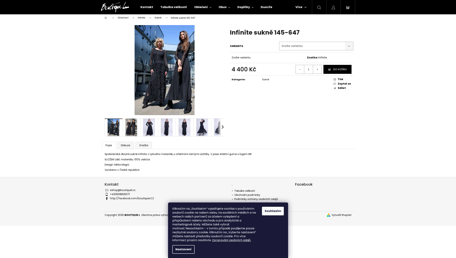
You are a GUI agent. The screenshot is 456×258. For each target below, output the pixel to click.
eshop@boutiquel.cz (122, 190)
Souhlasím (273, 211)
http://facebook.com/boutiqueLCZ (132, 198)
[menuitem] (147, 7)
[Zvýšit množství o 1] (317, 69)
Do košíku (340, 69)
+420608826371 (120, 194)
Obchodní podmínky (247, 195)
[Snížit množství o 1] (300, 69)
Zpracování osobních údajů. (231, 240)
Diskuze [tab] (125, 145)
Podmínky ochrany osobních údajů (256, 199)
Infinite (322, 57)
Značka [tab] (143, 145)
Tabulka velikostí (244, 191)
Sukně (265, 79)
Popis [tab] (109, 145)
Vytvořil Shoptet (342, 215)
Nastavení (183, 249)
